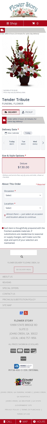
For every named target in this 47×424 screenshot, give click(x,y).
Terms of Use (23, 414)
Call (8, 421)
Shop (13, 23)
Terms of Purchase (31, 409)
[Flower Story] (23, 17)
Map (24, 421)
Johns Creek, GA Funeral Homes (16, 392)
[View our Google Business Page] (21, 314)
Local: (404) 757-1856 (23, 338)
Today (27, 133)
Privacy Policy (12, 409)
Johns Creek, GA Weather (18, 401)
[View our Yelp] (26, 314)
